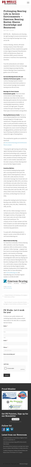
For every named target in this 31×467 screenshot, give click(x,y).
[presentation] (14, 368)
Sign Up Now (15, 419)
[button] (28, 2)
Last (4, 337)
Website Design (24, 464)
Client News (9, 286)
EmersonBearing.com (11, 272)
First (4, 332)
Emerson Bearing (8, 288)
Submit (7, 375)
